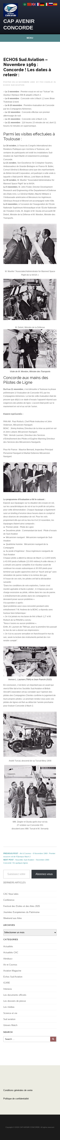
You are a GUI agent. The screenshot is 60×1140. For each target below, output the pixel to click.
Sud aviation (9, 1019)
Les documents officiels (14, 995)
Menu (30, 38)
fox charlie (46, 82)
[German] (42, 4)
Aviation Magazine (12, 970)
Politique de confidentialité (16, 1098)
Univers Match (10, 1025)
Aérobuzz (7, 958)
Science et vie (10, 1013)
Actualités (8, 946)
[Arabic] (25, 4)
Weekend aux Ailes (12, 918)
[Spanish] (55, 4)
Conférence (8, 900)
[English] (34, 4)
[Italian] (46, 4)
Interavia (7, 989)
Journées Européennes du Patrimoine (21, 912)
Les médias (8, 1007)
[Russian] (51, 4)
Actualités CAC (10, 952)
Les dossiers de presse (14, 1001)
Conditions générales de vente (17, 1090)
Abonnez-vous (44, 874)
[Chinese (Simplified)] (29, 4)
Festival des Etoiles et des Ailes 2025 (21, 906)
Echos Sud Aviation (13, 85)
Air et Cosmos (10, 964)
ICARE (6, 982)
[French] (38, 4)
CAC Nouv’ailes (10, 894)
